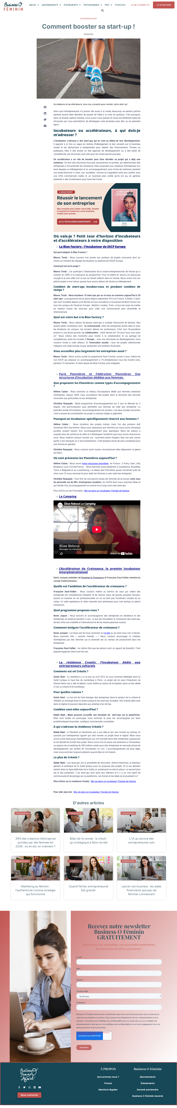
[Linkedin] (34, 1087)
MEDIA (32, 5)
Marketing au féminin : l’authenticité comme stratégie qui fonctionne (35, 890)
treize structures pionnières (95, 463)
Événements (148, 1083)
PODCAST (120, 5)
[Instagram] (29, 1087)
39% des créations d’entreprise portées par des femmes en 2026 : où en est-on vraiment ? (35, 842)
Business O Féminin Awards (147, 1096)
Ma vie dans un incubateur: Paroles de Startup (106, 490)
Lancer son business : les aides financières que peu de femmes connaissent (141, 890)
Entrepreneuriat (88, 18)
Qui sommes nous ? (108, 1076)
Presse (108, 1083)
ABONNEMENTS (50, 5)
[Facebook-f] (19, 1087)
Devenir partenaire (147, 1089)
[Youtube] (39, 1087)
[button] (102, 10)
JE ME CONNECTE (140, 5)
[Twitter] (24, 1087)
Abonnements (148, 1076)
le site (107, 633)
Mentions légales (108, 1089)
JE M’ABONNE (164, 5)
